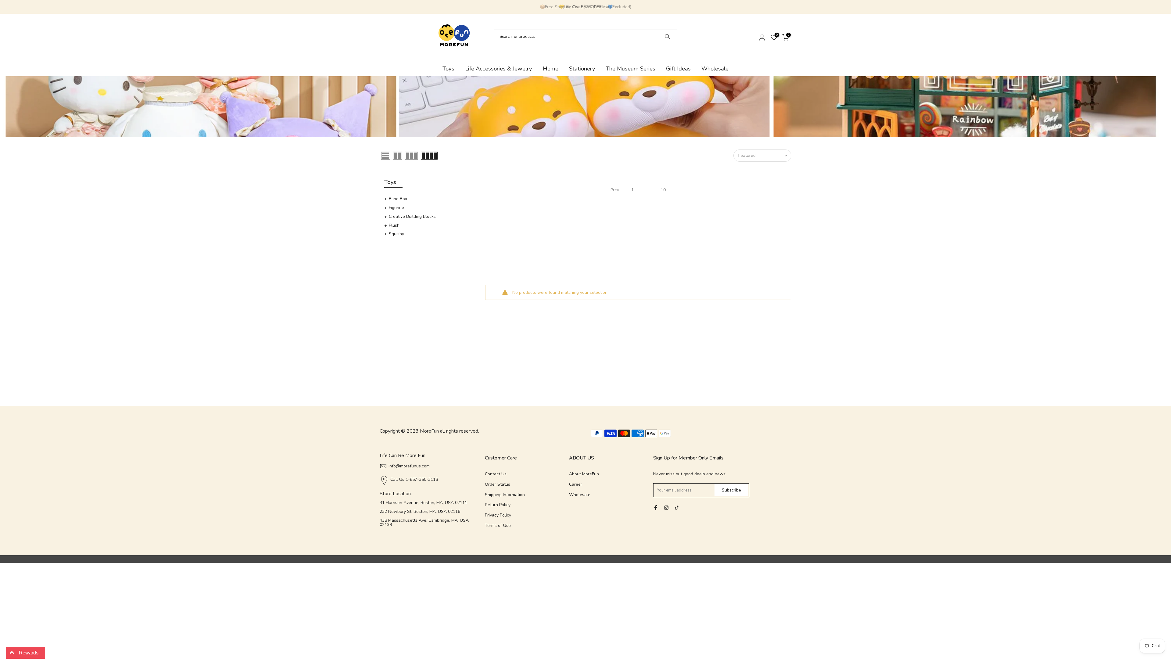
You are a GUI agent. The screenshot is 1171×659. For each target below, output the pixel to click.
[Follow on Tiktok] (677, 507)
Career (575, 484)
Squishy (396, 234)
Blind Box (398, 199)
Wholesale (715, 69)
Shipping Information (505, 495)
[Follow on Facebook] (655, 507)
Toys (448, 69)
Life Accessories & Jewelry (498, 69)
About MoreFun (584, 474)
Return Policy (497, 505)
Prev (615, 190)
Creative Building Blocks (412, 216)
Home (550, 69)
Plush (394, 225)
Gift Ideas (678, 69)
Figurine (396, 208)
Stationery (582, 69)
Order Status (497, 484)
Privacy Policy (498, 515)
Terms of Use (498, 525)
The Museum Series (630, 69)
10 (663, 190)
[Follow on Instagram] (666, 507)
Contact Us (496, 474)
